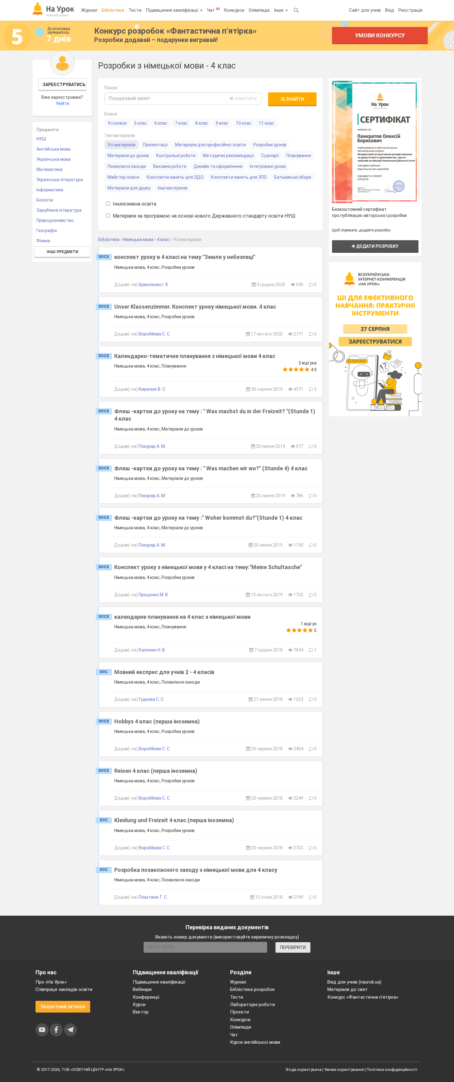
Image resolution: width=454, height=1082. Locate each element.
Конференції (146, 997)
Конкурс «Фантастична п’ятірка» (362, 997)
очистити (245, 98)
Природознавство (55, 220)
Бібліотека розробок (252, 989)
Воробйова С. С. (154, 333)
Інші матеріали (172, 187)
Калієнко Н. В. (152, 649)
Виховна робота (169, 166)
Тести (134, 10)
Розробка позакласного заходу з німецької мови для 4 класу (195, 870)
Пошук (110, 87)
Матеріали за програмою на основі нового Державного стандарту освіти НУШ (203, 216)
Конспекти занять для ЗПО (239, 177)
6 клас (160, 123)
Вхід (389, 10)
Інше (279, 10)
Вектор (141, 1012)
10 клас (243, 123)
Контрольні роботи (175, 155)
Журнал (89, 10)
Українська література (59, 179)
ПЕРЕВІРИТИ (293, 947)
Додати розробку (376, 246)
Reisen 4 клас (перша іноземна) (155, 771)
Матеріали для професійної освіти (210, 144)
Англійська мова (53, 149)
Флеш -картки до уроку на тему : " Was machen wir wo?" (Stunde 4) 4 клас (211, 468)
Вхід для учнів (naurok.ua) (354, 982)
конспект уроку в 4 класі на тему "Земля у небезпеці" (184, 257)
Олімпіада (259, 10)
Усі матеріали (121, 144)
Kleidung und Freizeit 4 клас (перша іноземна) (174, 820)
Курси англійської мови (255, 1042)
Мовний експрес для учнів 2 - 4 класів (164, 672)
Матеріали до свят (347, 989)
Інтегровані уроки (268, 166)
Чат (213, 10)
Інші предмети (62, 252)
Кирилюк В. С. (152, 389)
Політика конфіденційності (392, 1069)
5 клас (140, 123)
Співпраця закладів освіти (64, 989)
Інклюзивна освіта (133, 204)
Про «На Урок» (51, 982)
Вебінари (142, 989)
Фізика (43, 240)
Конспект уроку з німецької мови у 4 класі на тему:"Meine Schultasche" (208, 567)
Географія (46, 230)
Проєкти (239, 1012)
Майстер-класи (123, 177)
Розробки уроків (269, 144)
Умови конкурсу (380, 35)
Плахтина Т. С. (153, 897)
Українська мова (53, 159)
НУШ (41, 138)
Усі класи (117, 123)
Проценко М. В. (154, 594)
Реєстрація (410, 10)
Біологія (44, 200)
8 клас (201, 123)
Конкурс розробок (175, 30)
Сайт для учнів (365, 10)
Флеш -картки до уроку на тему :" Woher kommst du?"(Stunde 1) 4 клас (208, 517)
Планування (298, 155)
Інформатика (49, 189)
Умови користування (344, 1069)
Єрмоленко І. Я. (154, 284)
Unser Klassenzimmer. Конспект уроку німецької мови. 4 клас (195, 306)
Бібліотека (113, 10)
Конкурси (234, 10)
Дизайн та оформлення (218, 166)
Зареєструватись (64, 84)
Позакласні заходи (126, 166)
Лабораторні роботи (252, 1004)
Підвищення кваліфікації (173, 10)
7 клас (181, 123)
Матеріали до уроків (128, 155)
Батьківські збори (292, 177)
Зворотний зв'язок (62, 1006)
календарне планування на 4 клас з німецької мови (182, 617)
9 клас (222, 123)
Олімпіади (240, 1027)
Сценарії (270, 155)
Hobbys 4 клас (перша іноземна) (157, 721)
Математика (49, 169)
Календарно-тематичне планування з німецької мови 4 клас (194, 356)
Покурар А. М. (152, 446)
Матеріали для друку (128, 187)
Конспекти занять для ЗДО (175, 177)
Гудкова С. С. (151, 699)
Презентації (155, 144)
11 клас (266, 123)
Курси (139, 1004)
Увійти (62, 103)
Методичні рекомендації (228, 155)
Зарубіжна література (59, 210)
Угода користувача (303, 1069)
